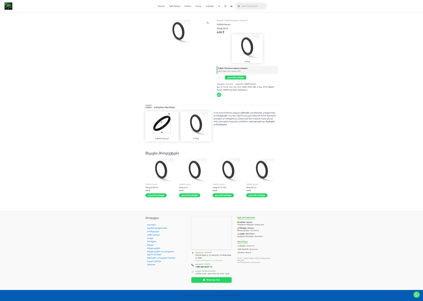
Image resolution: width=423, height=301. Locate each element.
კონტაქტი (210, 6)
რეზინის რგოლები (230, 90)
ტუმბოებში (245, 113)
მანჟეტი (150, 245)
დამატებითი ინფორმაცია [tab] (164, 107)
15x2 (235, 87)
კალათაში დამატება (235, 77)
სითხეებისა (230, 119)
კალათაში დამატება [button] (156, 195)
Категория (151, 225)
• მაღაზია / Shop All (244, 252)
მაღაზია (188, 6)
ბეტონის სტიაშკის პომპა (157, 228)
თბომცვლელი (153, 231)
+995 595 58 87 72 (203, 267)
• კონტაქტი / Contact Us (245, 246)
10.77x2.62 (224, 87)
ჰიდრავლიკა (242, 90)
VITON (265, 87)
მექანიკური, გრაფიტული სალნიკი (161, 258)
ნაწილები (151, 265)
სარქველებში (222, 116)
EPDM (250, 87)
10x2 (231, 87)
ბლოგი (198, 6)
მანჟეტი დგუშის (153, 248)
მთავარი (161, 6)
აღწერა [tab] (148, 107)
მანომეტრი (151, 241)
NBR (254, 87)
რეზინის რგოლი (231, 20)
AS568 (244, 87)
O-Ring (259, 87)
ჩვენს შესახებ (174, 6)
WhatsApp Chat (213, 280)
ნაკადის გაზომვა (154, 261)
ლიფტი (150, 238)
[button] (208, 23)
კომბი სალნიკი (153, 235)
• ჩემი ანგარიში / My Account (247, 249)
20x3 (239, 87)
